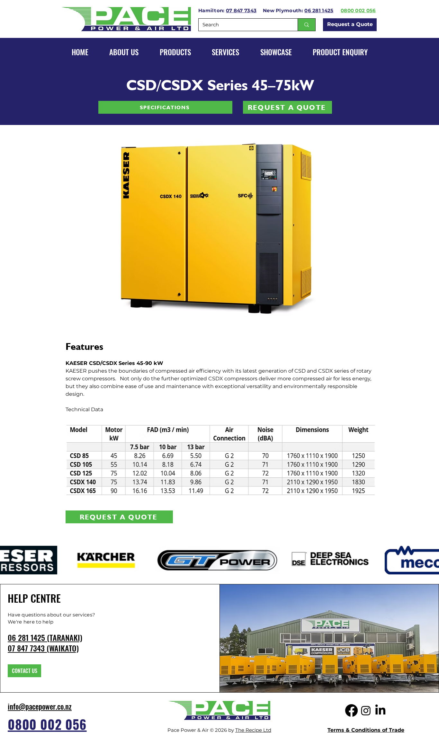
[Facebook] (351, 710)
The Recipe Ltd (253, 730)
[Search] (306, 25)
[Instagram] (366, 710)
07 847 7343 (241, 10)
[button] (276, 52)
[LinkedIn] (380, 710)
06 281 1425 (318, 10)
